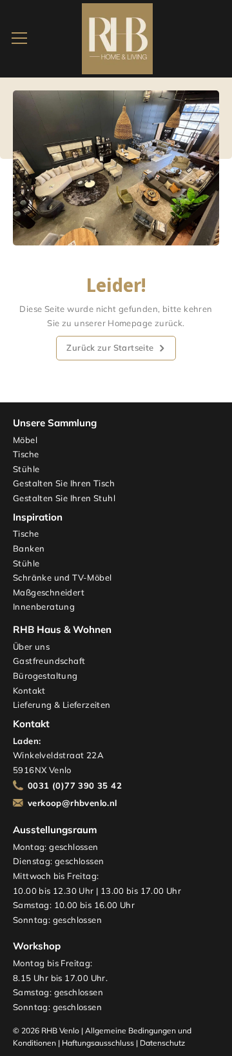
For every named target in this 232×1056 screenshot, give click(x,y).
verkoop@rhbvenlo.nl (72, 803)
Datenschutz (162, 1043)
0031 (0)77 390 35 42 (75, 785)
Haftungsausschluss (98, 1043)
